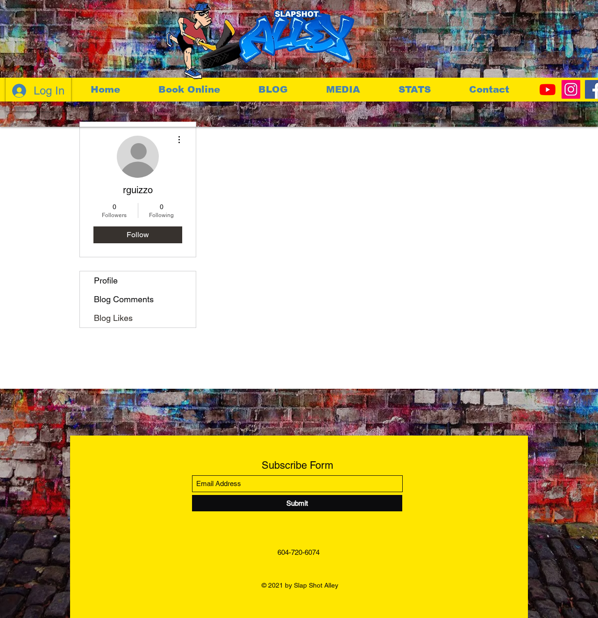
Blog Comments (124, 299)
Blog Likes (113, 318)
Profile (106, 280)
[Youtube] (547, 89)
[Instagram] (571, 89)
